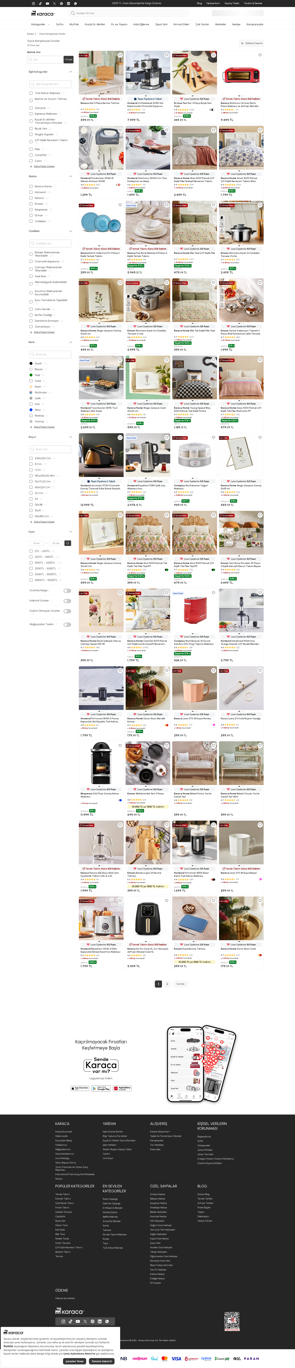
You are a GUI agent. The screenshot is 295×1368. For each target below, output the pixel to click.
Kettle (106, 1225)
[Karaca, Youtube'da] (78, 1321)
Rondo (106, 1239)
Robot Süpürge (110, 1199)
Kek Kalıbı (60, 1229)
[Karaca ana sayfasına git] (69, 1310)
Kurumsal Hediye (158, 1216)
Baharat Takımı (63, 1251)
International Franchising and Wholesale (74, 1174)
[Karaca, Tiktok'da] (70, 1321)
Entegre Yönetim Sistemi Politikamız (216, 1158)
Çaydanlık (60, 1216)
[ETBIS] (225, 1321)
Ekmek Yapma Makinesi (115, 1234)
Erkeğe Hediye (157, 1278)
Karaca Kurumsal (63, 1131)
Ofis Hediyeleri (157, 1220)
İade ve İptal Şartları (113, 1131)
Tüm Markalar (157, 1145)
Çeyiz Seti (155, 1243)
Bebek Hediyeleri (158, 1212)
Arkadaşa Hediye (158, 1207)
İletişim (58, 1178)
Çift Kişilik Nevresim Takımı (68, 1247)
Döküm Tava (61, 1225)
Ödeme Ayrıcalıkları (65, 1298)
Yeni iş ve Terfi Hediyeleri (162, 1229)
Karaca (62, 1123)
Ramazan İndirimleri (160, 1260)
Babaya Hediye (157, 1198)
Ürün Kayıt (108, 1158)
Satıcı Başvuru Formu (65, 1162)
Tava (105, 1243)
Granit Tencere (62, 1243)
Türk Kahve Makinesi (113, 1247)
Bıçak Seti (60, 1220)
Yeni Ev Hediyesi (158, 1269)
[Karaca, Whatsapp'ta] (107, 1321)
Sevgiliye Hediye (158, 1203)
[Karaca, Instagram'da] (63, 1321)
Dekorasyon (203, 1216)
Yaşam (201, 1212)
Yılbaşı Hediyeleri (158, 1251)
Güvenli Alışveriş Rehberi (210, 1163)
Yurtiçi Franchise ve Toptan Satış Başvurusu (71, 1168)
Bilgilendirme (204, 1136)
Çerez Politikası (205, 1149)
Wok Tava (60, 1234)
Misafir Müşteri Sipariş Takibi (117, 1149)
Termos (59, 1256)
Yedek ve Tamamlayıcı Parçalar (165, 1136)
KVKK (200, 1141)
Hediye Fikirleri (205, 1220)
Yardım (109, 1123)
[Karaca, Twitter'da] (85, 1321)
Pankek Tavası (62, 1238)
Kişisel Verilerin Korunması (212, 1126)
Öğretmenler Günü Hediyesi (163, 1256)
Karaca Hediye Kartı (160, 1131)
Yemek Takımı (62, 1194)
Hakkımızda (61, 1136)
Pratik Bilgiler (204, 1207)
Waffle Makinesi (110, 1216)
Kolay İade (155, 1149)
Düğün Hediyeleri (158, 1234)
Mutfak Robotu (110, 1212)
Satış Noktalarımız (64, 1153)
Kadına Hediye (157, 1274)
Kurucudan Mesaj (63, 1140)
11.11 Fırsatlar (155, 1283)
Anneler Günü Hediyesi (161, 1247)
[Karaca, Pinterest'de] (92, 1321)
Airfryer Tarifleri (205, 1203)
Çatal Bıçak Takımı (64, 1203)
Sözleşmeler (204, 1145)
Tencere (107, 1230)
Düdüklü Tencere (63, 1212)
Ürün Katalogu (62, 1158)
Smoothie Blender (112, 1221)
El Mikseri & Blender (113, 1207)
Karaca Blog (203, 1194)
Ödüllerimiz (61, 1145)
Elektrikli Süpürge (111, 1203)
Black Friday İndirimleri (161, 1265)
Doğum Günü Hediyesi (161, 1225)
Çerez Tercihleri (206, 1154)
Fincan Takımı (62, 1207)
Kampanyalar (156, 1140)
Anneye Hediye (157, 1194)
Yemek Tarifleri (205, 1198)
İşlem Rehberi (109, 1145)
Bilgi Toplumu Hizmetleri (115, 1136)
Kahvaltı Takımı (63, 1198)
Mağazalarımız (63, 1149)
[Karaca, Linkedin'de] (99, 1321)
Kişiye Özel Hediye (159, 1238)
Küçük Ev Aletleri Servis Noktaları (119, 1140)
